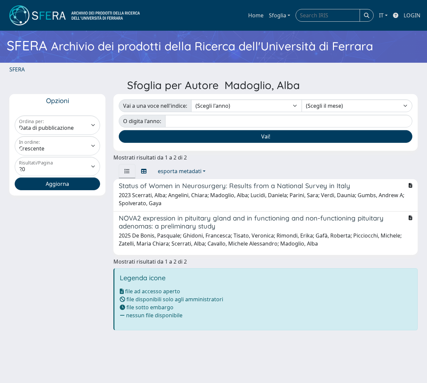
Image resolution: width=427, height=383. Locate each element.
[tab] (127, 171)
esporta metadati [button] (179, 171)
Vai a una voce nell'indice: (155, 105)
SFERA (17, 69)
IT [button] (381, 15)
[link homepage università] (74, 15)
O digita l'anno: (142, 121)
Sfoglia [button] (277, 15)
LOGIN (412, 15)
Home (256, 15)
